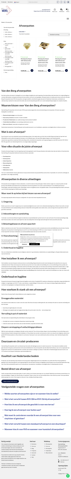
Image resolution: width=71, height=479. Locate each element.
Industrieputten (7, 161)
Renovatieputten (7, 163)
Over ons (34, 446)
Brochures (10, 2)
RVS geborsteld (7, 48)
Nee (6, 72)
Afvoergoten (49, 448)
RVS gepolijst (8, 66)
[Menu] (68, 18)
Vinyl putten (6, 167)
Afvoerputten (49, 444)
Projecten (34, 450)
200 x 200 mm (8, 34)
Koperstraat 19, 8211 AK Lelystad (42, 11)
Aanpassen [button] (24, 244)
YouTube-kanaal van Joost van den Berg (23, 270)
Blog (33, 448)
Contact (33, 455)
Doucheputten (7, 156)
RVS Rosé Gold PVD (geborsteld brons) (9, 63)
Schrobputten (6, 165)
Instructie (34, 452)
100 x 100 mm (8, 32)
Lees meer (22, 31)
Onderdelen (48, 450)
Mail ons (62, 462)
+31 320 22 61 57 (46, 9)
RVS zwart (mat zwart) (8, 44)
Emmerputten (6, 158)
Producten (3, 2)
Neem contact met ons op (10, 381)
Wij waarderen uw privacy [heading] (27, 234)
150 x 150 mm (8, 36)
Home (3, 22)
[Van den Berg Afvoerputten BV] (6, 10)
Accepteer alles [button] (34, 244)
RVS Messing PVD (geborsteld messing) (9, 57)
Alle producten (49, 452)
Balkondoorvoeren (8, 169)
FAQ (33, 457)
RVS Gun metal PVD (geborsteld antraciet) (9, 52)
